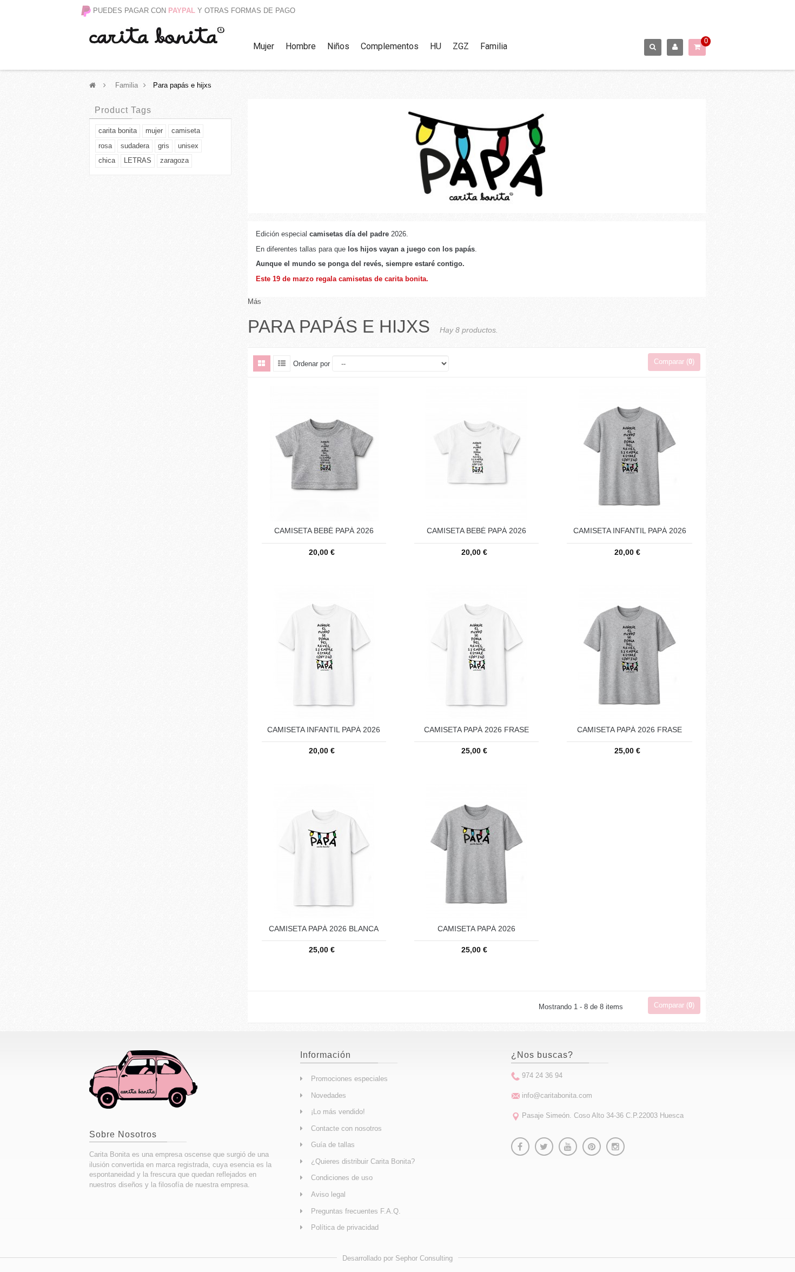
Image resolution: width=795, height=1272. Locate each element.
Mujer (263, 46)
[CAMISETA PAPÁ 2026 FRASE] (476, 652)
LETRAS (137, 160)
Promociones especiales (349, 1079)
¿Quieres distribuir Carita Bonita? (363, 1161)
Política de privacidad (345, 1227)
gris (163, 146)
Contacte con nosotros (346, 1128)
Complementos (390, 46)
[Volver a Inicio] (92, 85)
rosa (105, 146)
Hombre (301, 46)
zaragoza (174, 160)
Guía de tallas (333, 1145)
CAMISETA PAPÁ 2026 (476, 929)
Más (254, 301)
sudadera (135, 146)
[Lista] (281, 363)
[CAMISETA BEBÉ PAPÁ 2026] (324, 453)
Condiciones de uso (342, 1178)
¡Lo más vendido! (338, 1112)
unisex (188, 146)
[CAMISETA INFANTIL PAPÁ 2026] (629, 453)
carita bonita (117, 131)
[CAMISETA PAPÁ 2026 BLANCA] (324, 851)
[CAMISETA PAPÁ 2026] (476, 851)
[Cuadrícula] (261, 363)
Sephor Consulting (424, 1258)
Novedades (328, 1095)
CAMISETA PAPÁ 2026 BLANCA (324, 929)
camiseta (185, 131)
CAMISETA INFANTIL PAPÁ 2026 (629, 531)
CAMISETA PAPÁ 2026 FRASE (476, 730)
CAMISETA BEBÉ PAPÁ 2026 (324, 531)
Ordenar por (311, 364)
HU (435, 46)
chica (106, 160)
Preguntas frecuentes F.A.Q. (356, 1211)
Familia (493, 46)
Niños (338, 46)
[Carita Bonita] (156, 35)
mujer (154, 131)
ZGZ (461, 46)
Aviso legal (328, 1194)
